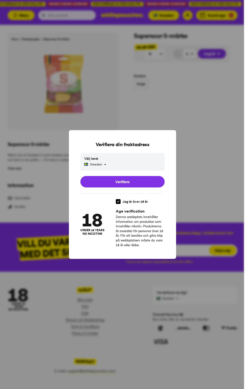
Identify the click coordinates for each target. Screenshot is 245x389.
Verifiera (122, 181)
